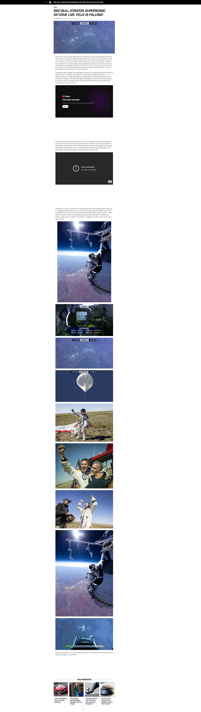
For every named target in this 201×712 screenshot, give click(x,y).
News (55, 7)
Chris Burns (58, 18)
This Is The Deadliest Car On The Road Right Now (61, 700)
